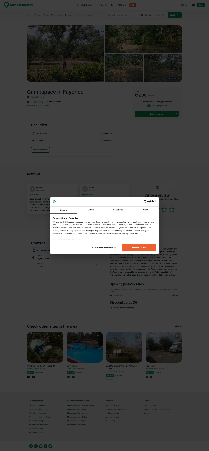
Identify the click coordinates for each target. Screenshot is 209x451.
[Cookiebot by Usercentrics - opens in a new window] (145, 202)
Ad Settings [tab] (118, 210)
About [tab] (145, 210)
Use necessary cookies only (104, 247)
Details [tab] (91, 210)
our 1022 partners (68, 222)
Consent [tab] (63, 210)
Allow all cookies (139, 247)
